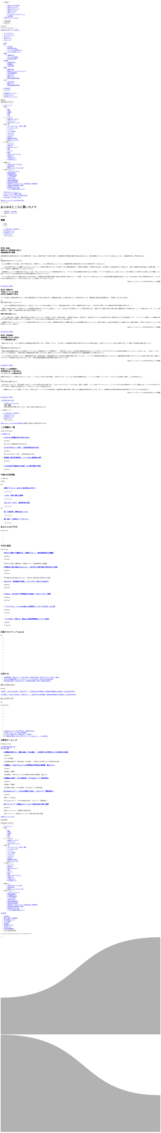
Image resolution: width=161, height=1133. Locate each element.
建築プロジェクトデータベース (16, 71)
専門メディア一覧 (12, 140)
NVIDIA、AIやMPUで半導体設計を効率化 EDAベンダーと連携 (27, 594)
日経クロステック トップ (11, 192)
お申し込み (7, 21)
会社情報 (10, 16)
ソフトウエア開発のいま (14, 50)
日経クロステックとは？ (11, 18)
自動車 (6, 60)
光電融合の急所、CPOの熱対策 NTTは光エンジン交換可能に (26, 778)
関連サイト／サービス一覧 (15, 168)
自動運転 (10, 64)
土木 (5, 80)
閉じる (3, 100)
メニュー (3, 26)
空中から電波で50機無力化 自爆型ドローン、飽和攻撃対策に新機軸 (28, 553)
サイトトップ (8, 105)
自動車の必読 (11, 62)
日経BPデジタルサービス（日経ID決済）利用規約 (22, 183)
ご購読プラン (11, 157)
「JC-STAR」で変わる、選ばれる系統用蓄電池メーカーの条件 (26, 619)
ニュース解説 (11, 131)
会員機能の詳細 (12, 175)
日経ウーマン (11, 12)
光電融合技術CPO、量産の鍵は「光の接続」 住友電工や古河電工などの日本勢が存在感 (36, 752)
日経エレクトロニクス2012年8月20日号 (16, 195)
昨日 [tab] (5, 748)
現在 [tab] (2, 748)
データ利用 (7, 921)
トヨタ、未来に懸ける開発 (13, 495)
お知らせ (10, 136)
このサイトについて (13, 171)
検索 (8, 152)
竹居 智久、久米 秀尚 (10, 211)
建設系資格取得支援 (13, 78)
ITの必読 (10, 46)
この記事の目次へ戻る (7, 400)
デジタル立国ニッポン (14, 52)
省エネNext (10, 74)
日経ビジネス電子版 (13, 5)
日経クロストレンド (13, 9)
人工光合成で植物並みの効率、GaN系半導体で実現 (22, 466)
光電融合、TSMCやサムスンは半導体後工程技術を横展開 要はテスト (29, 765)
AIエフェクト (11, 120)
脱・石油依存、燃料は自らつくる (16, 512)
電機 (5, 53)
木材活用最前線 (12, 73)
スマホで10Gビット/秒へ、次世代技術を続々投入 (21, 447)
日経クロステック (12, 7)
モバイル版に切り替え (10, 930)
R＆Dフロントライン (13, 122)
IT (4, 45)
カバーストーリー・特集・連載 (16, 126)
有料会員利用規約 (12, 182)
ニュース (10, 129)
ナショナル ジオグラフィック (16, 14)
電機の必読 (10, 55)
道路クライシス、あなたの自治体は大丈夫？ (20, 488)
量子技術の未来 (12, 48)
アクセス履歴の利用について (16, 189)
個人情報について (9, 919)
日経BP (6, 2)
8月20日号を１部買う (7, 286)
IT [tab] (1, 746)
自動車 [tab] (7, 746)
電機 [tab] (3, 746)
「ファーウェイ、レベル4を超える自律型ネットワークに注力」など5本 (29, 606)
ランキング (7, 36)
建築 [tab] (11, 746)
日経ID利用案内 (9, 928)
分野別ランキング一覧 (7, 816)
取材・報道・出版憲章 (10, 918)
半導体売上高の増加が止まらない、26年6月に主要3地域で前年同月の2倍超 (31, 567)
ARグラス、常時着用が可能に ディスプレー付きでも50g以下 (26, 581)
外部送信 (6, 923)
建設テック (10, 76)
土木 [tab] (14, 746)
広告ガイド (7, 927)
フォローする (4, 202)
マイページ (7, 40)
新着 (5, 43)
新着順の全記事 (12, 138)
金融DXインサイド (13, 119)
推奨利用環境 (11, 173)
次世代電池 (10, 66)
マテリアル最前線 (12, 57)
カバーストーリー (9, 35)
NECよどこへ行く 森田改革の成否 (17, 503)
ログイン (7, 23)
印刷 (5, 224)
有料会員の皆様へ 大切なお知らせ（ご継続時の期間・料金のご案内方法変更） (27, 681)
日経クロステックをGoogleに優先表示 (12, 423)
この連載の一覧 (5, 434)
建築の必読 (10, 69)
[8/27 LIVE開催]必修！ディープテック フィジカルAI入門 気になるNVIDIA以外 (28, 679)
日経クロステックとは (14, 154)
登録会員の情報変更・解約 (15, 185)
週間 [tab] (8, 748)
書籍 (8, 149)
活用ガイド (10, 156)
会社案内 (6, 916)
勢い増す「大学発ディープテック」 (17, 519)
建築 (5, 67)
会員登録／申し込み (13, 187)
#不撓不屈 (7, 88)
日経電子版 (10, 166)
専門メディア (8, 38)
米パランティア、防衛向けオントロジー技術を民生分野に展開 (26, 804)
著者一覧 (10, 145)
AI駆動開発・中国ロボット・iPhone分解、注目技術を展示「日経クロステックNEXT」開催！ (32, 677)
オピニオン (10, 133)
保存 (6, 225)
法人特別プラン (12, 159)
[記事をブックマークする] (4, 471)
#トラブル (7, 90)
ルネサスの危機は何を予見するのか (17, 437)
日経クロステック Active (14, 164)
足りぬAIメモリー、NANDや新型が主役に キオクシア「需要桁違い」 (29, 791)
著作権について (8, 925)
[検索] (17, 28)
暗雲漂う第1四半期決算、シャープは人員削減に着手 (23, 457)
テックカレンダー (12, 128)
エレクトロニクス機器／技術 (12, 194)
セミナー (10, 150)
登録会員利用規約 (12, 180)
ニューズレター (8, 33)
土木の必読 (10, 81)
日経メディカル (12, 10)
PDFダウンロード (12, 147)
